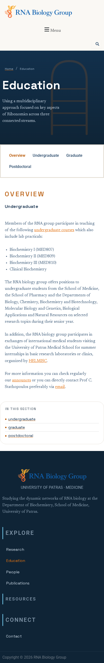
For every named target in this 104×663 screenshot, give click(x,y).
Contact (14, 636)
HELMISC (38, 361)
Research (15, 549)
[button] (52, 30)
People (13, 572)
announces (21, 380)
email (60, 387)
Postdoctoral (20, 166)
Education (15, 560)
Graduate (74, 155)
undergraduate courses (54, 230)
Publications (18, 583)
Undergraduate (46, 155)
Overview (17, 155)
